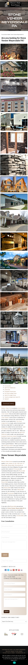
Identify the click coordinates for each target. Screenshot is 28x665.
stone (21, 514)
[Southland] (22, 634)
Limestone (7, 390)
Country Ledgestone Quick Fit (12, 397)
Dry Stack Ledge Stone (10, 393)
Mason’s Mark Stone (6, 462)
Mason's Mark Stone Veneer (13, 4)
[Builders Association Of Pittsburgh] (6, 634)
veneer (14, 436)
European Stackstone (10, 392)
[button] (26, 4)
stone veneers (21, 408)
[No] (26, 659)
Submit (5, 555)
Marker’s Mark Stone (6, 408)
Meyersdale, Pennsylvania (14, 465)
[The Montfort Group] (14, 634)
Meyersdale (22, 471)
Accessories (8, 386)
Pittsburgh (16, 469)
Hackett (7, 399)
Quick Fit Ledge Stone (10, 395)
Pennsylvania (10, 493)
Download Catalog (8, 404)
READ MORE (14, 57)
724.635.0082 (20, 516)
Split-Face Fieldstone (10, 388)
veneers (11, 446)
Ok (14, 662)
